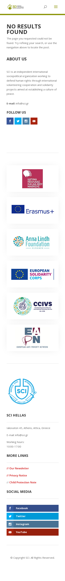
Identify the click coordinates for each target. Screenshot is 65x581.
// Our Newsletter (18, 468)
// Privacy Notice (17, 475)
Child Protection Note (22, 482)
